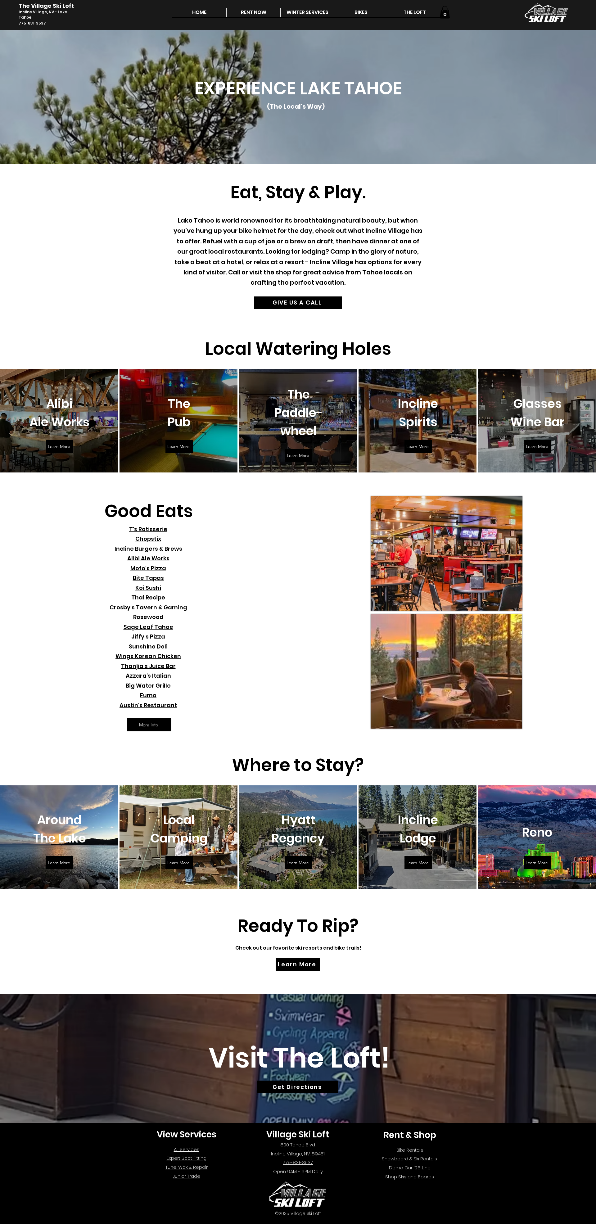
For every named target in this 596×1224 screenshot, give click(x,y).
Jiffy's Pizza (148, 636)
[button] (253, 12)
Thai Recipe (148, 597)
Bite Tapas (148, 578)
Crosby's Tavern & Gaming (148, 607)
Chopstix (148, 539)
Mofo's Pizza (148, 568)
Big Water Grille (148, 685)
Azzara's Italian (148, 676)
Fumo (148, 695)
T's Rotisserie (148, 529)
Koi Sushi (148, 588)
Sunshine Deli (148, 646)
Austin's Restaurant (148, 705)
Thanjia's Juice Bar (148, 666)
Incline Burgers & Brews (148, 549)
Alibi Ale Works (148, 558)
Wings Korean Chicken (148, 656)
